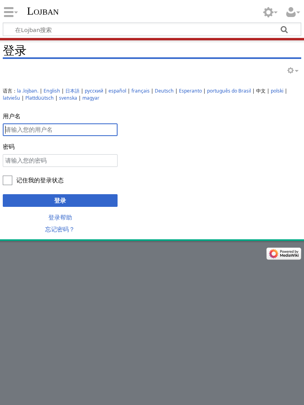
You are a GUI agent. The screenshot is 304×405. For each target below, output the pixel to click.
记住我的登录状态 (40, 180)
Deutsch (164, 90)
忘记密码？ (60, 229)
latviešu (11, 98)
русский (94, 90)
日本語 (72, 90)
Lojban (43, 11)
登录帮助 (60, 217)
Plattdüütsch (39, 98)
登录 (60, 200)
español (117, 90)
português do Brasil (229, 90)
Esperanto (190, 90)
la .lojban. (27, 90)
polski (277, 90)
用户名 (12, 116)
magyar (90, 98)
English (52, 90)
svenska (68, 98)
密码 (9, 146)
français (140, 90)
